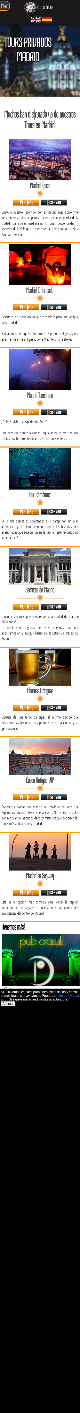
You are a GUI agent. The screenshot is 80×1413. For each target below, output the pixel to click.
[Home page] (39, 8)
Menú (4, 5)
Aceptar (8, 1003)
